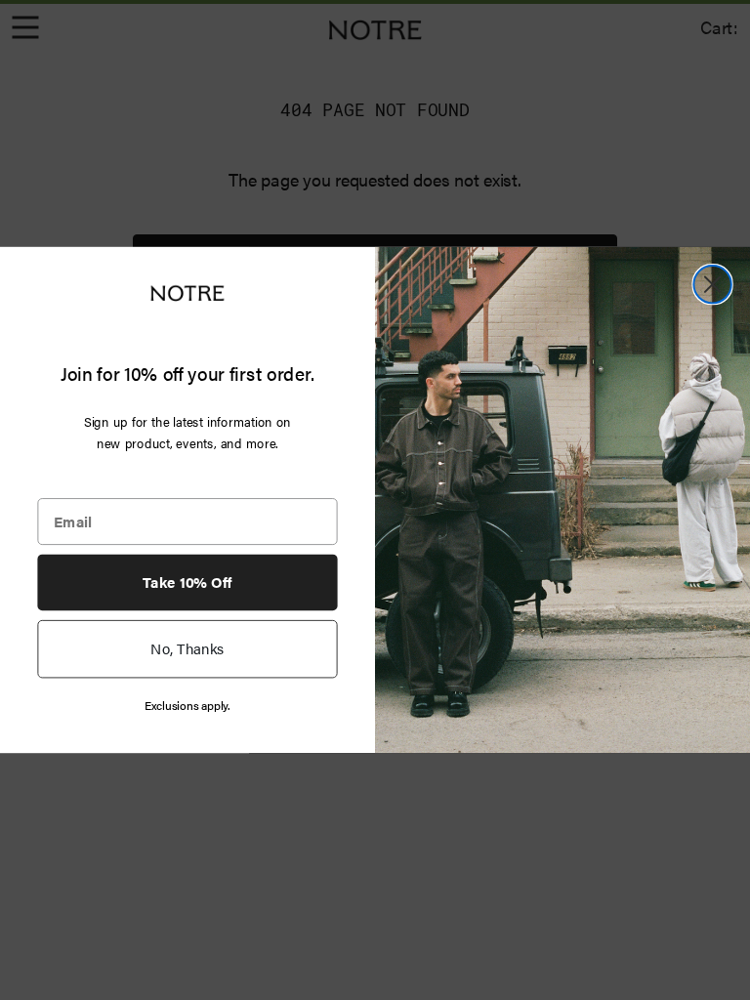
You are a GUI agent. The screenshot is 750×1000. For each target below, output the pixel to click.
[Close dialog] (711, 284)
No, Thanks (187, 648)
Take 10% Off (187, 582)
